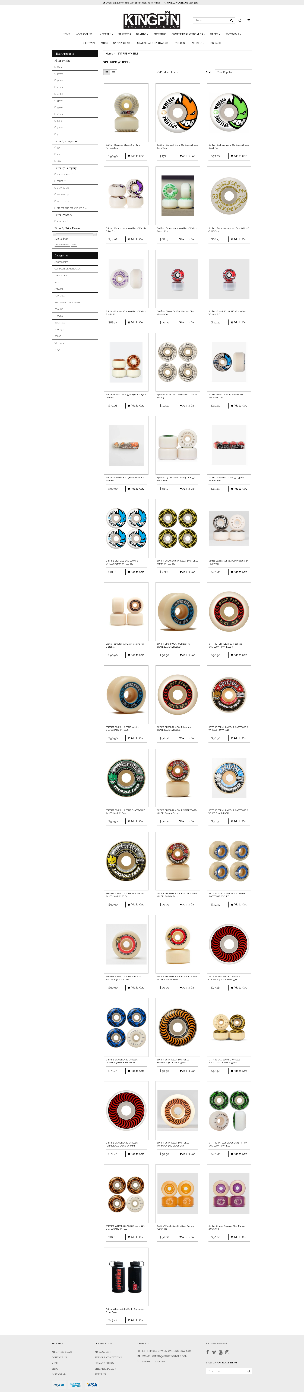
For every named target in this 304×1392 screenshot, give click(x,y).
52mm (60, 114)
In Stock (62, 221)
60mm (60, 67)
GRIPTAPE (89, 43)
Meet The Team (62, 1351)
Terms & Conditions (108, 1357)
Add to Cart (137, 156)
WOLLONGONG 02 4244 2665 (182, 2)
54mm (60, 100)
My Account (103, 1351)
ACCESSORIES (84, 34)
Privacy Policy (104, 1363)
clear (74, 244)
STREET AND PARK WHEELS (72, 208)
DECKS (214, 34)
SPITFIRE (63, 194)
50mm (60, 127)
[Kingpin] (152, 16)
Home (66, 34)
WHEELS (197, 43)
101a (59, 161)
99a (58, 147)
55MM (60, 94)
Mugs (104, 43)
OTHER (61, 181)
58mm (60, 73)
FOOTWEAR (233, 34)
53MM (60, 107)
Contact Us (59, 1357)
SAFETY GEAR (121, 43)
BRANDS (141, 34)
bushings (160, 34)
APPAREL (106, 34)
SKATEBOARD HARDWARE (152, 43)
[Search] (231, 20)
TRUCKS (180, 43)
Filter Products (64, 53)
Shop (55, 1368)
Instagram (59, 1374)
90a (58, 154)
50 (58, 134)
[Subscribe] (248, 1371)
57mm (60, 80)
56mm (60, 87)
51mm (59, 121)
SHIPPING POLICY (105, 1368)
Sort (208, 72)
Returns (100, 1374)
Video (55, 1363)
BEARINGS (124, 34)
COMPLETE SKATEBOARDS (187, 34)
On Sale (215, 43)
